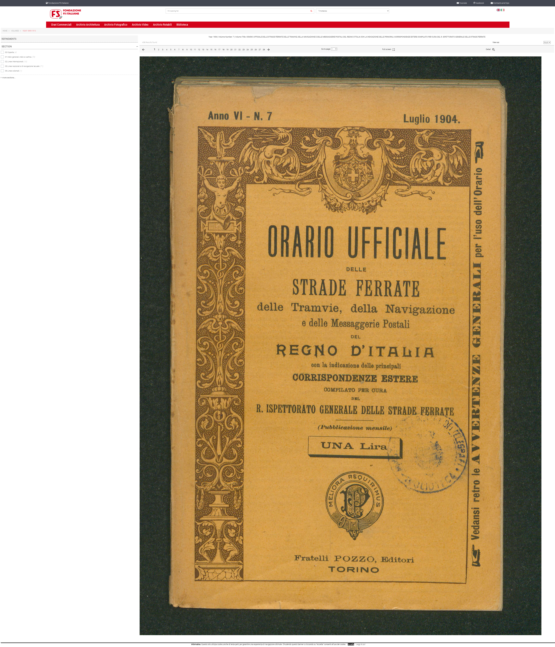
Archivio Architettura (88, 24)
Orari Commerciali (61, 24)
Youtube (463, 3)
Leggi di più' (361, 644)
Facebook (479, 3)
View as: (496, 42)
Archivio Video (140, 24)
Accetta (351, 644)
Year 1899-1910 (29, 31)
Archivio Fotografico (115, 24)
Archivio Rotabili (162, 24)
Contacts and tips (501, 3)
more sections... (8, 78)
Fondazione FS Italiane (58, 3)
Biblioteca (182, 24)
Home (5, 31)
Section (7, 46)
